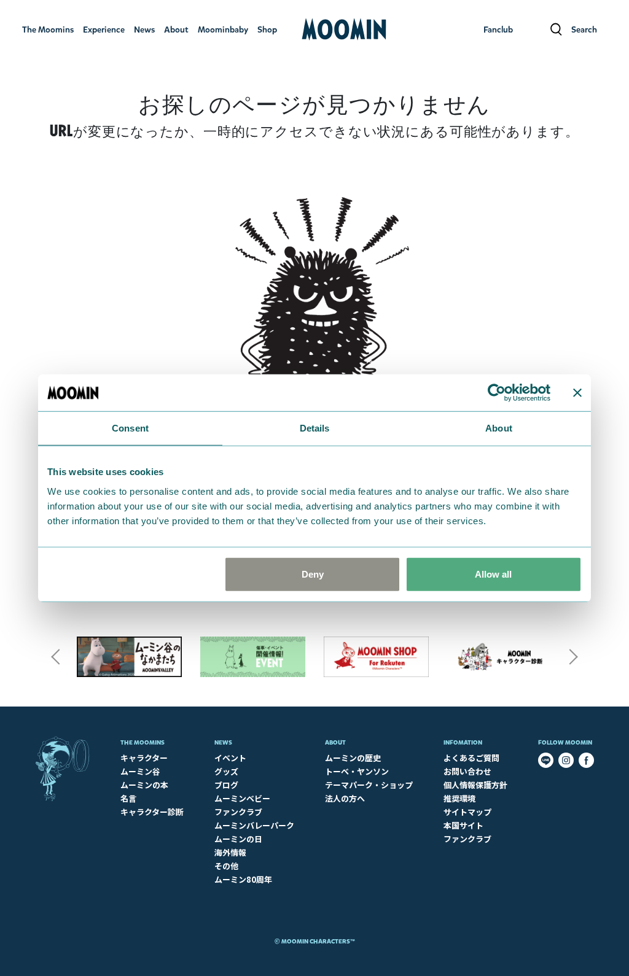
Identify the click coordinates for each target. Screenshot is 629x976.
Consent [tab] (130, 428)
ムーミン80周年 (243, 879)
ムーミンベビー (242, 798)
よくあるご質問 (471, 758)
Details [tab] (315, 428)
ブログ (226, 785)
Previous (55, 656)
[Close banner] (577, 393)
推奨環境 (459, 798)
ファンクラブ (238, 812)
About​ (335, 742)
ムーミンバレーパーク (254, 825)
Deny (313, 573)
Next (573, 656)
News (223, 742)
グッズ (226, 771)
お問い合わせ (467, 771)
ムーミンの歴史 (353, 758)
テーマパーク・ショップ (369, 785)
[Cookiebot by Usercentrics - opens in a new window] (496, 393)
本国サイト (463, 825)
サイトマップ (467, 812)
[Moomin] (344, 29)
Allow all (493, 573)
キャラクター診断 (152, 812)
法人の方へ (345, 798)
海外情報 (230, 852)
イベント (230, 758)
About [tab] (498, 428)
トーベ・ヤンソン (357, 771)
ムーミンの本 (144, 785)
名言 (128, 798)
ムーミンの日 (238, 839)
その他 (226, 866)
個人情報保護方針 (475, 785)
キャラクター (144, 758)
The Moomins (142, 742)
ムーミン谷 (140, 771)
